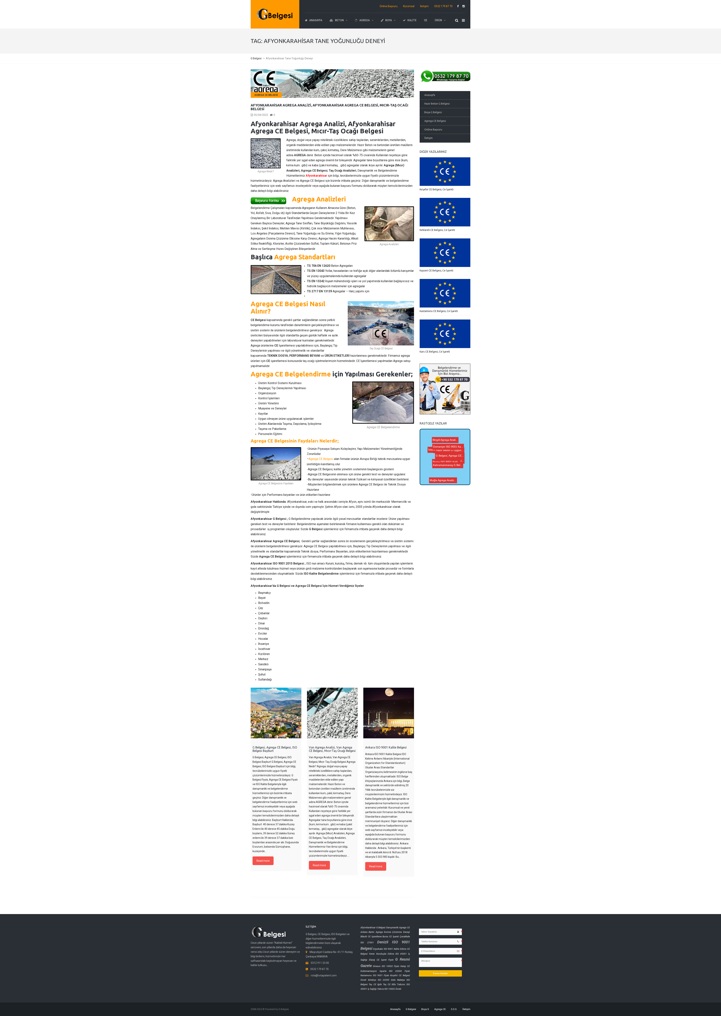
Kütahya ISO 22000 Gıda (381, 980)
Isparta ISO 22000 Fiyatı (395, 971)
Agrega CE (440, 1009)
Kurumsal (408, 6)
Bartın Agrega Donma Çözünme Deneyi (389, 932)
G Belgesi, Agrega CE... (453, 456)
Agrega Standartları (304, 257)
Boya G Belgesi (433, 112)
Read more (263, 860)
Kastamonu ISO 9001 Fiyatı (374, 975)
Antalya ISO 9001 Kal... (441, 462)
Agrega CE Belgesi (266, 95)
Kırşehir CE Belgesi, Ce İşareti (436, 189)
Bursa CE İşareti (390, 936)
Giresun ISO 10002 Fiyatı (386, 966)
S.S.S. (454, 1009)
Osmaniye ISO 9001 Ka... (437, 470)
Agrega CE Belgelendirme (291, 374)
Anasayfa (429, 94)
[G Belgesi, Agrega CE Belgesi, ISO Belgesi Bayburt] (276, 713)
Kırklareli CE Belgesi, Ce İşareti (437, 229)
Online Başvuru (388, 6)
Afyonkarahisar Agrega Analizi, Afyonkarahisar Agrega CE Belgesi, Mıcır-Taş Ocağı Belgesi (329, 107)
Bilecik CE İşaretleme (371, 936)
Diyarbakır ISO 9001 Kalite (386, 949)
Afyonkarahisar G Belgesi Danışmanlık (379, 927)
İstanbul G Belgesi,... (446, 448)
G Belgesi (411, 1009)
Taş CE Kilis (389, 984)
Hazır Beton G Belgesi (437, 103)
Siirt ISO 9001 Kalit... (447, 478)
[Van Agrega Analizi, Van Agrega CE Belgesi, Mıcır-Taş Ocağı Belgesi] (332, 713)
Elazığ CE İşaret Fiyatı (381, 960)
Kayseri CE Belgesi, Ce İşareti (436, 270)
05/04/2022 (261, 114)
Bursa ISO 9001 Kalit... (435, 475)
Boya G (425, 1009)
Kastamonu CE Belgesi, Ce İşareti (439, 311)
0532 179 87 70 (443, 6)
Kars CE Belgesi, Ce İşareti (435, 351)
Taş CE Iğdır (375, 984)
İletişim (424, 6)
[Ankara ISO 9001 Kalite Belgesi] (388, 713)
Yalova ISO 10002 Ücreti (389, 989)
